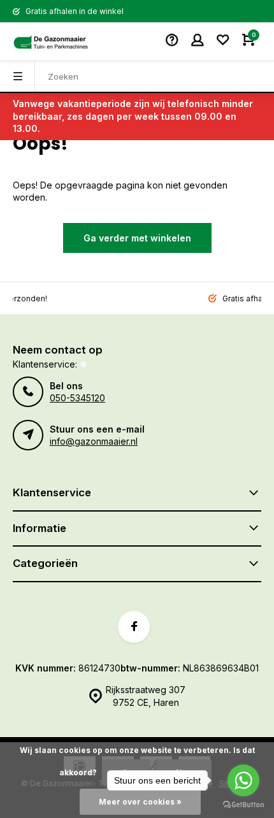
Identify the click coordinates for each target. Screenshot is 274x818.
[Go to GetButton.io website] (243, 805)
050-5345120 (77, 397)
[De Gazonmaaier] (51, 41)
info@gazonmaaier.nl (94, 441)
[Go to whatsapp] (243, 780)
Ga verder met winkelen (137, 238)
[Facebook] (134, 627)
